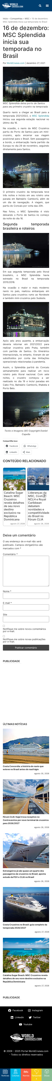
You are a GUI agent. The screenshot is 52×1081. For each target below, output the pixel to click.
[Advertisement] (26, 692)
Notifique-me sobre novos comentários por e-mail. (24, 630)
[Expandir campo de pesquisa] (40, 6)
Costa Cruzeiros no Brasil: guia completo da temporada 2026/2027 (25, 926)
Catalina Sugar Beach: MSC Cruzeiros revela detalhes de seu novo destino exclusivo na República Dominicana (14, 506)
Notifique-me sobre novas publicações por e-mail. (24, 640)
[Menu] (47, 5)
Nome (7, 591)
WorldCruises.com (16, 63)
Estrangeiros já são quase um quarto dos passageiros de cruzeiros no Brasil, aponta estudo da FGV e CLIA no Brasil (24, 874)
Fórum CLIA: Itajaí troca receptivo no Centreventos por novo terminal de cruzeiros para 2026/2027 (26, 820)
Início (5, 18)
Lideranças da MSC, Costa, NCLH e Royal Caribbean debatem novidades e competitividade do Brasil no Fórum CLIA (39, 506)
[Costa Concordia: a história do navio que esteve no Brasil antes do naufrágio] (26, 746)
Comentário (10, 554)
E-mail (7, 603)
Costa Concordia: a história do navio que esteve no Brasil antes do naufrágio (23, 768)
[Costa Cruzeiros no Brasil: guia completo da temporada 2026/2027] (26, 904)
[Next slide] (44, 495)
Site (5, 614)
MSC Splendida (40, 115)
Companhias (16, 18)
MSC (27, 18)
